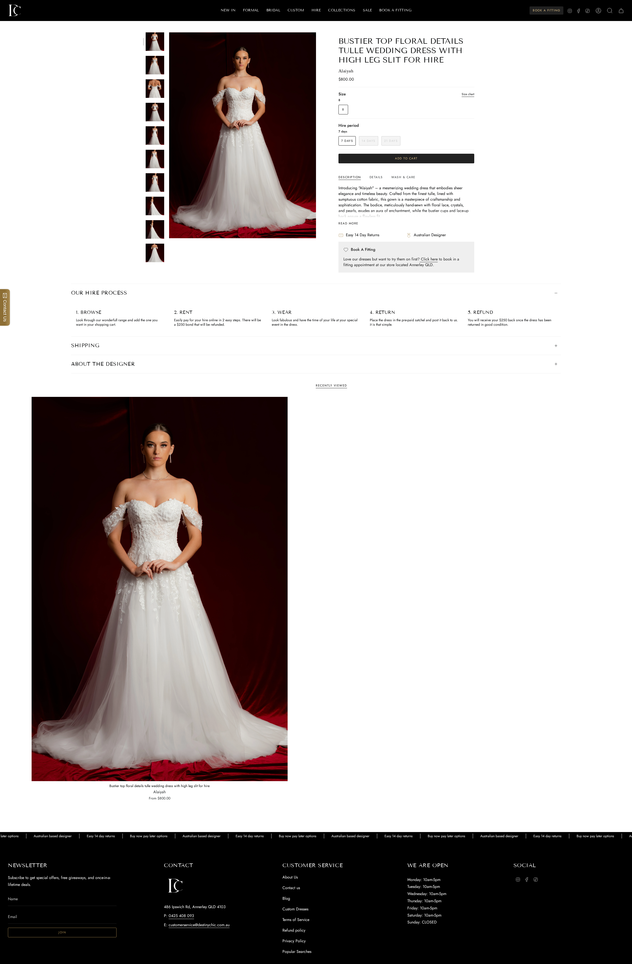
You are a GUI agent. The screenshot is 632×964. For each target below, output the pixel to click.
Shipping (85, 345)
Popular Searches (296, 951)
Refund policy (293, 930)
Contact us (291, 888)
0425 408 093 (181, 916)
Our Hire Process (99, 293)
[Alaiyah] (160, 589)
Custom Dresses (295, 909)
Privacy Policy (294, 941)
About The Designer (103, 364)
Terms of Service (295, 919)
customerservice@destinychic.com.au (199, 925)
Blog (286, 898)
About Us (290, 877)
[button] (250, 10)
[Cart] (621, 10)
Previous (169, 135)
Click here (429, 259)
